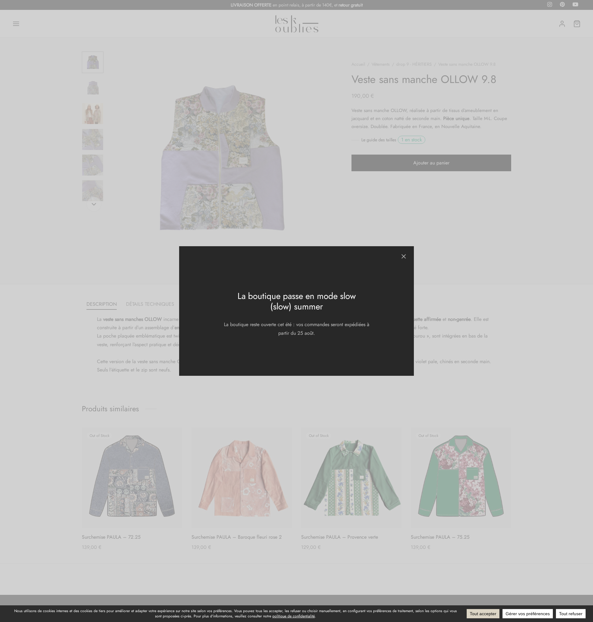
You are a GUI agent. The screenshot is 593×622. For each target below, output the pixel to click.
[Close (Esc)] (403, 256)
